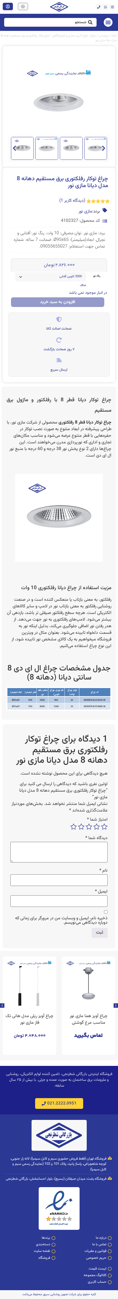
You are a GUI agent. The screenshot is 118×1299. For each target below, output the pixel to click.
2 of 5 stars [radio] (96, 826)
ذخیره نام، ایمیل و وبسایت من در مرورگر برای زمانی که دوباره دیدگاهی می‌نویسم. (61, 920)
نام (103, 871)
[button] (14, 148)
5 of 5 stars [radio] (73, 826)
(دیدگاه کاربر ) (72, 200)
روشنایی (104, 35)
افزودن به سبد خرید (57, 302)
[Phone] (98, 7)
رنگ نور (96, 276)
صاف (83, 285)
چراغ (93, 35)
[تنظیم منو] (108, 22)
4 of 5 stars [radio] (81, 826)
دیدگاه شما (96, 838)
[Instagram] (112, 7)
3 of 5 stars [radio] (89, 826)
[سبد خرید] (23, 6)
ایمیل (101, 892)
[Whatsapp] (105, 7)
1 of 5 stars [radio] (104, 826)
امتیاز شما (97, 820)
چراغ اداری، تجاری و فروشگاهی (70, 35)
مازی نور (85, 211)
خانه (114, 35)
